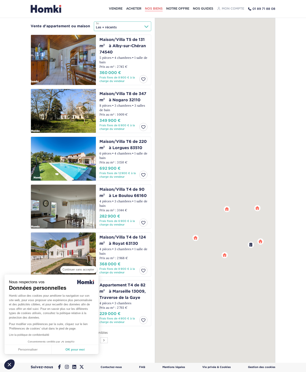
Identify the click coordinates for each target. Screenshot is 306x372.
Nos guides (203, 8)
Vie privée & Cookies (216, 367)
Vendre (116, 8)
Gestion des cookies (261, 367)
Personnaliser (28, 349)
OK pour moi (75, 349)
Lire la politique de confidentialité (29, 334)
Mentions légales (173, 367)
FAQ (142, 367)
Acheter (133, 8)
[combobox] (122, 26)
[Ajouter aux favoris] (143, 79)
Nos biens (154, 8)
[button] (257, 208)
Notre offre (177, 8)
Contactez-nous (111, 367)
